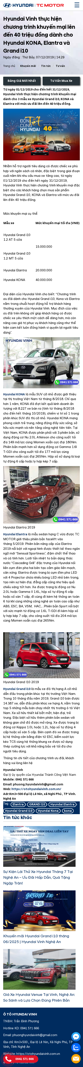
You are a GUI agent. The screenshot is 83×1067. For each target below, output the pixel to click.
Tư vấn (60, 66)
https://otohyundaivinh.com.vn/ (36, 789)
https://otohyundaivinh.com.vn (38, 1054)
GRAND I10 (37, 804)
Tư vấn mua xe (61, 81)
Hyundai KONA (14, 394)
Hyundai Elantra (15, 534)
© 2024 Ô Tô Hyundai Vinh (18, 1062)
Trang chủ (9, 66)
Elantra (18, 804)
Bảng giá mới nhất (22, 81)
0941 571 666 (29, 1028)
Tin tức (46, 66)
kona (68, 811)
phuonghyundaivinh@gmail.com (34, 1035)
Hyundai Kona (48, 811)
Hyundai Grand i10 (16, 689)
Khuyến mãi (28, 66)
